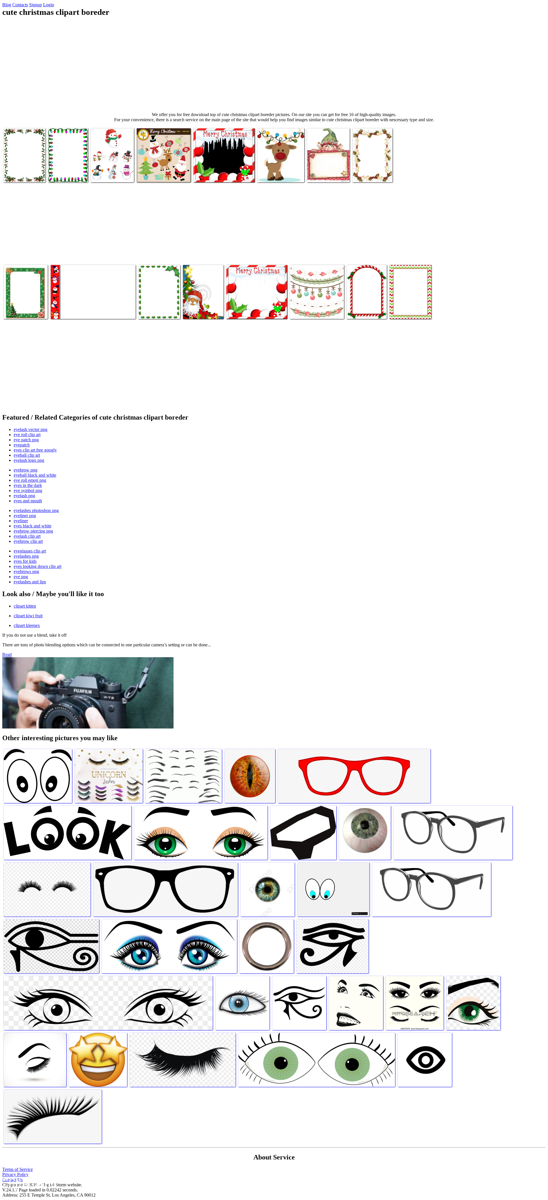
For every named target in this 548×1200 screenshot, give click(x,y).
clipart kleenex (27, 625)
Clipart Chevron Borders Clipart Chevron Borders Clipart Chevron (404, 304)
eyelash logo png (29, 460)
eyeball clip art (27, 455)
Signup (35, 4)
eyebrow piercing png (33, 531)
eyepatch (22, 444)
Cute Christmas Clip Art (157, 174)
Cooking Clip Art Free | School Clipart (159, 308)
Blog (6, 4)
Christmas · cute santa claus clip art (202, 308)
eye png (21, 576)
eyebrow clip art (28, 541)
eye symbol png (28, 490)
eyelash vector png (30, 429)
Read (7, 654)
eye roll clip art (27, 434)
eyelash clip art (27, 536)
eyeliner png (25, 515)
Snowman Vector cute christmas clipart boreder (112, 172)
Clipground (28, 1183)
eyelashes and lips (30, 581)
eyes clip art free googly (35, 450)
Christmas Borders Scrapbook (315, 311)
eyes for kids (25, 561)
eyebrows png (26, 571)
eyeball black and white (35, 475)
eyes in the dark (28, 485)
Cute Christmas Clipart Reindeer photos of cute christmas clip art (278, 170)
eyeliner (21, 520)
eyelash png (24, 495)
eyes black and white (32, 525)
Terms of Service (17, 1169)
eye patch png (26, 439)
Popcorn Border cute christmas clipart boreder (370, 170)
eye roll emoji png (30, 480)
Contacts (20, 4)
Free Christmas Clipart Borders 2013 (23, 172)
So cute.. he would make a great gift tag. (326, 172)
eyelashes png (26, 556)
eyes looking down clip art (37, 566)
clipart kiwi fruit (28, 615)
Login (48, 4)
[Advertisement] (274, 64)
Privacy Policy (15, 1174)
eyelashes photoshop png (36, 510)
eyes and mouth (28, 500)
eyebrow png (25, 470)
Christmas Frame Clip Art (216, 174)
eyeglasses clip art (30, 551)
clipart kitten (25, 606)
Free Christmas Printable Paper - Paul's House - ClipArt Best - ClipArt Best (68, 168)
